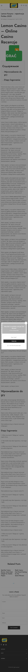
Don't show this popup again (15, 345)
